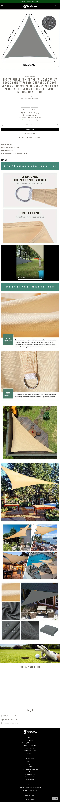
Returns (30, 766)
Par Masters (30, 76)
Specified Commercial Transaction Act (30, 787)
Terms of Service (30, 774)
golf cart (30, 753)
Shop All (30, 737)
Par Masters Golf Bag (30, 750)
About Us (30, 785)
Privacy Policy (30, 758)
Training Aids (30, 748)
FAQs (30, 771)
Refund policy (30, 779)
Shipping (23, 98)
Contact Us (30, 761)
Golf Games (30, 740)
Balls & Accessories (30, 745)
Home (29, 74)
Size (25, 106)
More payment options (30, 133)
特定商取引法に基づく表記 (30, 790)
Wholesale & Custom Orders (30, 769)
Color (34, 106)
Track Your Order (30, 777)
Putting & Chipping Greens (30, 743)
